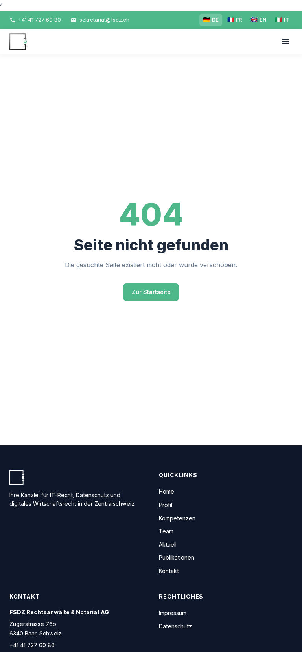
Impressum (172, 613)
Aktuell (168, 544)
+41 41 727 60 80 (32, 645)
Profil (165, 504)
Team (166, 531)
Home (166, 491)
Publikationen (176, 557)
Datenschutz (175, 626)
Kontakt (169, 571)
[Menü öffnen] (285, 42)
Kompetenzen (177, 518)
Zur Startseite (151, 291)
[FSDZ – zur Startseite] (18, 41)
